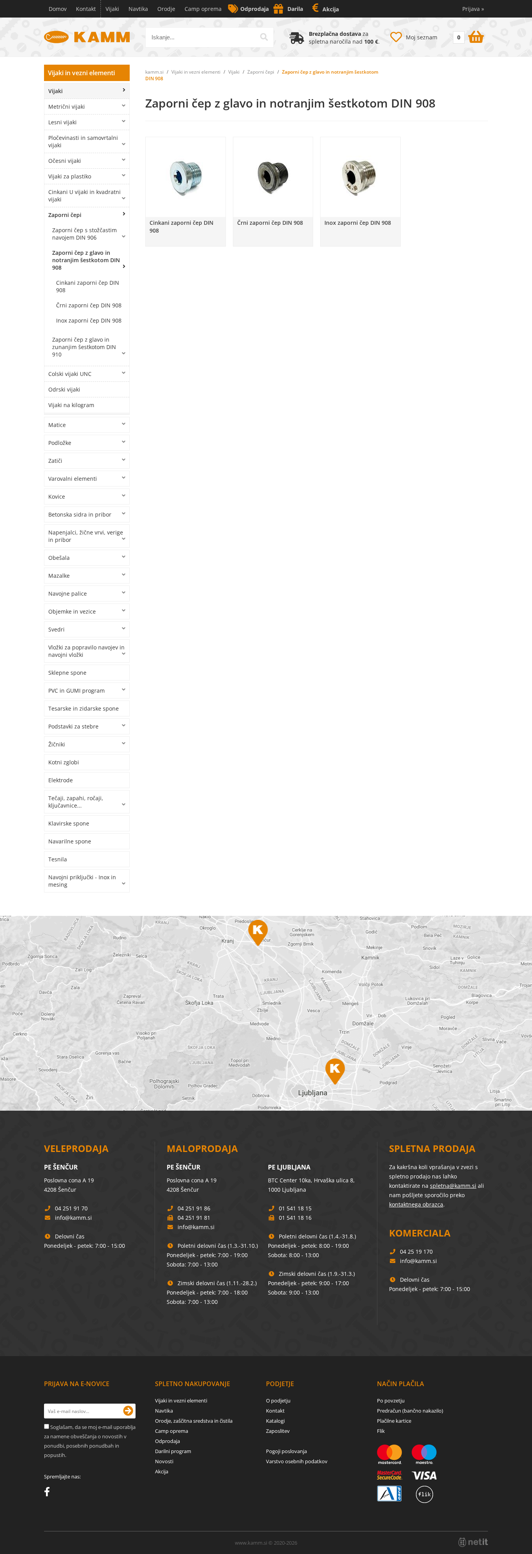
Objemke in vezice (72, 611)
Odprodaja (254, 8)
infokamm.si (73, 1217)
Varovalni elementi (72, 478)
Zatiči (55, 460)
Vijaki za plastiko (69, 176)
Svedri (56, 629)
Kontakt (86, 8)
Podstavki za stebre (73, 726)
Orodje (166, 8)
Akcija (330, 9)
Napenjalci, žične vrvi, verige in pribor (85, 536)
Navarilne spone (69, 841)
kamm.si (154, 72)
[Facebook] (49, 1493)
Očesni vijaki (64, 160)
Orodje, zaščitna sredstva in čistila (194, 1420)
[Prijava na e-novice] (128, 1411)
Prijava (473, 8)
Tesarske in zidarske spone (83, 708)
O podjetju (278, 1400)
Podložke (59, 442)
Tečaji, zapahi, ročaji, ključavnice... (75, 801)
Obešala (59, 557)
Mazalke (59, 575)
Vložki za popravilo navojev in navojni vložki (86, 651)
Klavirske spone (68, 823)
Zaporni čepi (64, 215)
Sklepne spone (67, 672)
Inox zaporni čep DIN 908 (89, 320)
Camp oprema (203, 8)
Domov (58, 8)
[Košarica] (467, 35)
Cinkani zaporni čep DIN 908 (87, 286)
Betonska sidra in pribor (79, 514)
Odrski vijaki (64, 389)
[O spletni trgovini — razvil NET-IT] (473, 1542)
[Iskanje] (264, 37)
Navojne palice (67, 593)
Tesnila (57, 859)
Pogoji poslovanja (286, 1451)
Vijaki (112, 8)
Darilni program (173, 1451)
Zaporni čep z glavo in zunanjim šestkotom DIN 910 (84, 347)
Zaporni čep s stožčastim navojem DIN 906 (84, 233)
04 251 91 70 (71, 1208)
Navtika (138, 8)
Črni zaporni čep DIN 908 (89, 305)
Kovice (56, 496)
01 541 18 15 (295, 1208)
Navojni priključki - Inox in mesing (82, 880)
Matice (57, 425)
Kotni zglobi (63, 762)
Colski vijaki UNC (70, 373)
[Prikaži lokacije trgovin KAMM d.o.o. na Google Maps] (266, 1013)
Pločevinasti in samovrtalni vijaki (83, 141)
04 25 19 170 (416, 1251)
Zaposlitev (278, 1430)
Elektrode (60, 780)
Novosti (164, 1461)
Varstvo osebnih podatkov (297, 1461)
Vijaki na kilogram (71, 405)
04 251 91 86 (194, 1208)
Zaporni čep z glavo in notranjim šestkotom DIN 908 (86, 260)
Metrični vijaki (66, 106)
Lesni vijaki (62, 122)
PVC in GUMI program (76, 690)
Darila (295, 8)
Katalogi (275, 1420)
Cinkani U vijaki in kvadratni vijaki (84, 195)
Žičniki (56, 744)
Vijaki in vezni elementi (81, 73)
